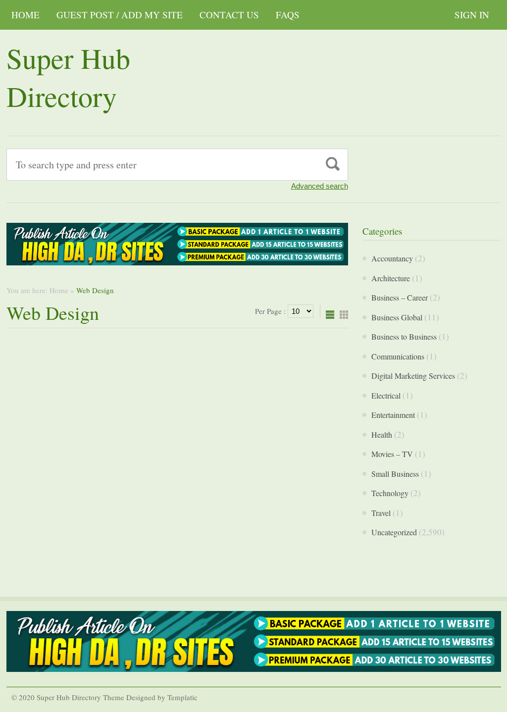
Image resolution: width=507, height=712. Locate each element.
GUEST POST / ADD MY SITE (119, 14)
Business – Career (399, 297)
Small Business (395, 473)
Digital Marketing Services (413, 375)
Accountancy (392, 258)
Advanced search (319, 186)
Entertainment (393, 414)
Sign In (472, 14)
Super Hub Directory (68, 77)
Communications (397, 356)
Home (25, 14)
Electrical (386, 395)
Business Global (396, 317)
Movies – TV (392, 454)
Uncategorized (394, 532)
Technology (389, 493)
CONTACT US (229, 14)
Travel (381, 513)
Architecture (390, 278)
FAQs (288, 14)
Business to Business (404, 336)
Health (381, 434)
